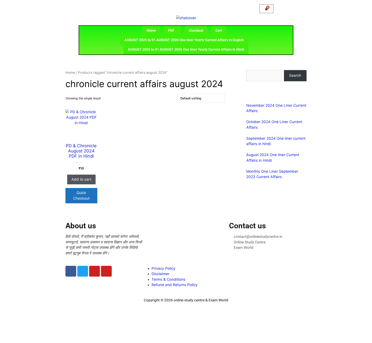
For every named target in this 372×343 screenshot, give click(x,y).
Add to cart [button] (81, 179)
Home (151, 30)
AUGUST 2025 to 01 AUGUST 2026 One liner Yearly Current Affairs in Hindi (186, 49)
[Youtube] (94, 271)
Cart (218, 30)
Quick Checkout (81, 195)
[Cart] (266, 8)
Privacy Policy (163, 268)
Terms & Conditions (168, 279)
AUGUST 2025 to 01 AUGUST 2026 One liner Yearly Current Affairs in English (184, 40)
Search (295, 75)
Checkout (196, 30)
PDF (171, 30)
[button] (172, 30)
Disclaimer (160, 274)
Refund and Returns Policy (174, 285)
